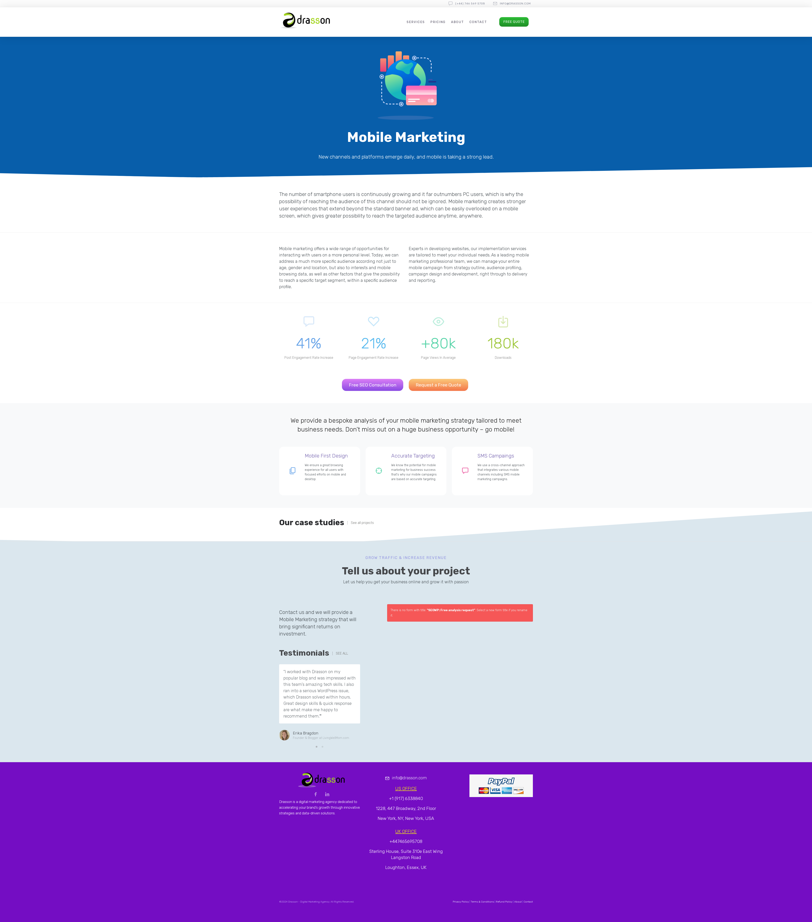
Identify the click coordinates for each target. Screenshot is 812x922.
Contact (478, 22)
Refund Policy (504, 901)
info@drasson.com (515, 3)
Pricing (438, 22)
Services (416, 22)
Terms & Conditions (482, 901)
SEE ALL (342, 653)
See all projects (362, 523)
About (457, 22)
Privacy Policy (461, 901)
